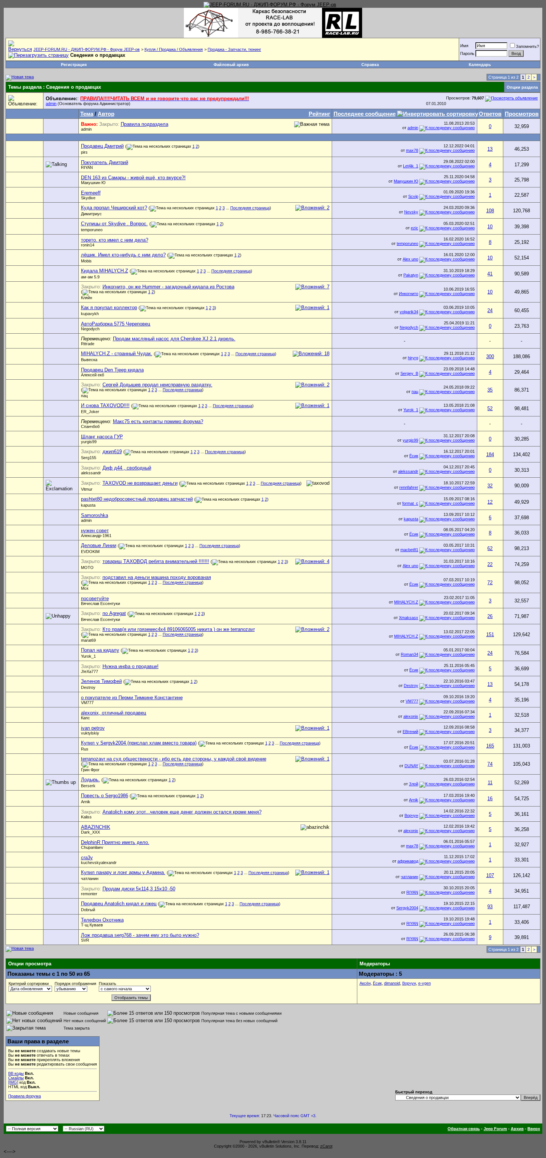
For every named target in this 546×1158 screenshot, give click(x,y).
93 (490, 906)
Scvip (413, 196)
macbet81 (409, 549)
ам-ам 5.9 (90, 277)
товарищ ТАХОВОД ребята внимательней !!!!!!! (156, 561)
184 (490, 454)
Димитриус (91, 214)
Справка (370, 64)
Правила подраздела (144, 124)
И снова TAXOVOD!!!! (105, 405)
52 (490, 408)
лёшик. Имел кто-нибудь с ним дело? (123, 255)
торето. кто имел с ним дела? (114, 240)
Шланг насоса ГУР (102, 436)
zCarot (326, 1146)
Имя (464, 45)
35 (490, 390)
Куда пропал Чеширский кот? (114, 207)
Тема (86, 114)
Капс (85, 718)
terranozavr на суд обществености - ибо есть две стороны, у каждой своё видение (173, 759)
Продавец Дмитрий (102, 146)
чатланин (89, 878)
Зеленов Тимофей (101, 681)
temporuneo (92, 230)
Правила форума (24, 1096)
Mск (84, 588)
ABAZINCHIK (95, 827)
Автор (106, 114)
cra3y (87, 857)
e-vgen (424, 983)
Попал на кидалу (100, 650)
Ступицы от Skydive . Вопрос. (114, 223)
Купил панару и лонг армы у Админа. (123, 872)
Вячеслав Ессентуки (100, 603)
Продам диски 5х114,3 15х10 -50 (139, 889)
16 (490, 798)
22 (490, 564)
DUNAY (411, 765)
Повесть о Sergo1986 (104, 795)
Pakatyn (410, 275)
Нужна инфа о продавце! (131, 666)
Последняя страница (250, 208)
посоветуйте (95, 598)
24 (490, 310)
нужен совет (95, 530)
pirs (84, 152)
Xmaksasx (408, 617)
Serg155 (88, 457)
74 (490, 764)
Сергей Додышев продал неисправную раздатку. (157, 384)
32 (490, 485)
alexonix (410, 716)
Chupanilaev (92, 847)
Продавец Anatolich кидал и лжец (118, 903)
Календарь (480, 64)
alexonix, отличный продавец (113, 713)
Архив (517, 1128)
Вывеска (89, 359)
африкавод (407, 861)
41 (490, 274)
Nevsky (411, 212)
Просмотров (522, 114)
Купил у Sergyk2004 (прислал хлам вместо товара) (138, 743)
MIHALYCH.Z (406, 602)
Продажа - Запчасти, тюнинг (234, 49)
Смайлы (16, 1078)
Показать (107, 983)
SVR (85, 940)
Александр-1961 (96, 535)
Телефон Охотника (102, 920)
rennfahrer (408, 487)
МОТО (87, 567)
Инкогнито (408, 293)
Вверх (533, 1128)
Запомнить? (527, 46)
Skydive (88, 198)
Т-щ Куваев (92, 925)
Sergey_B (409, 373)
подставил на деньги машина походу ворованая (157, 577)
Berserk (88, 786)
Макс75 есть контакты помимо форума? (158, 421)
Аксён (365, 983)
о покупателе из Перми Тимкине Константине (132, 697)
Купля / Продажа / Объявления (173, 49)
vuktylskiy (90, 733)
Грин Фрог (90, 770)
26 (490, 616)
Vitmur (86, 489)
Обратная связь (464, 1128)
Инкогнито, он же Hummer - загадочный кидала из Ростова (168, 287)
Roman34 (409, 654)
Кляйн (86, 297)
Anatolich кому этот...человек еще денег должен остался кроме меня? (182, 812)
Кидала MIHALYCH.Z (104, 271)
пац (84, 395)
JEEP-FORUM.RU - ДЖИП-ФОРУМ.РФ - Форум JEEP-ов (86, 49)
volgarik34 (409, 312)
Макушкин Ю (93, 182)
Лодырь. (90, 779)
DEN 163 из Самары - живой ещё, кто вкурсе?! (133, 177)
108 (490, 210)
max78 (412, 150)
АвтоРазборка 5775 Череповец (115, 324)
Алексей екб (92, 375)
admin (51, 103)
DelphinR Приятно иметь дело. (115, 842)
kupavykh (90, 313)
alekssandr (91, 473)
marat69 (88, 640)
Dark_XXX (90, 832)
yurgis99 (89, 441)
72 (490, 582)
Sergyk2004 (407, 908)
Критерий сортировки (29, 983)
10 (490, 226)
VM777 (87, 702)
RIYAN (87, 167)
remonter (89, 894)
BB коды (16, 1073)
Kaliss (86, 817)
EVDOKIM (90, 551)
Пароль (467, 53)
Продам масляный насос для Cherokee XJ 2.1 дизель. (174, 338)
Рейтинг (319, 114)
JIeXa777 (89, 671)
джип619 (112, 451)
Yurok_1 (410, 410)
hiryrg (413, 358)
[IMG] (13, 1082)
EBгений (410, 731)
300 (490, 356)
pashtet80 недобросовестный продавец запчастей (137, 499)
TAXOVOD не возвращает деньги (140, 483)
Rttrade (87, 343)
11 (490, 782)
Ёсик (413, 456)
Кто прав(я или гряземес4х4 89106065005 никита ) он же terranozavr (179, 629)
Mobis (86, 261)
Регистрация (74, 64)
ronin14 (87, 245)
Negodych (90, 329)
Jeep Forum (495, 1128)
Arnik (85, 801)
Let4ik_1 (410, 166)
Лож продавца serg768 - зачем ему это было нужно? (140, 935)
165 (490, 746)
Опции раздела (522, 87)
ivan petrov (93, 728)
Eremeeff (91, 193)
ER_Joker (90, 411)
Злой (413, 784)
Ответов (490, 114)
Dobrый (88, 909)
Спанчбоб (90, 426)
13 (490, 149)
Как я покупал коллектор (109, 307)
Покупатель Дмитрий (104, 162)
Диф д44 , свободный (127, 468)
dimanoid (392, 983)
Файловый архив (231, 64)
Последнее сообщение (365, 114)
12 (490, 502)
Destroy (88, 687)
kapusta (88, 505)
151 (490, 634)
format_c (410, 503)
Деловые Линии (98, 545)
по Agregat (114, 613)
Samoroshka (94, 515)
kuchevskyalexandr (99, 862)
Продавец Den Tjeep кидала (112, 370)
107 (490, 875)
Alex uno (410, 259)
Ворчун (411, 815)
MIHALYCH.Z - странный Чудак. (116, 353)
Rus (84, 749)
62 (490, 548)
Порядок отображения (75, 983)
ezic (414, 228)
